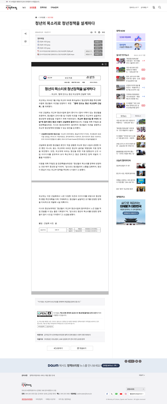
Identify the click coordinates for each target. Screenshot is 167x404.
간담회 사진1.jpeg (45, 48)
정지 (136, 361)
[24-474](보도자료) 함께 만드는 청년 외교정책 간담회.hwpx (57, 54)
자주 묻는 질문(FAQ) (65, 399)
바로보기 (88, 51)
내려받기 (97, 42)
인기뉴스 (124, 116)
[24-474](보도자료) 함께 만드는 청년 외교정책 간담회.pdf (56, 51)
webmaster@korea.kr (84, 394)
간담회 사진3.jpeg (45, 42)
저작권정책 (41, 326)
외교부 (47, 32)
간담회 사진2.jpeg (45, 45)
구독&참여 (54, 7)
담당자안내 (49, 326)
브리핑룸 (33, 7)
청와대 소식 (133, 7)
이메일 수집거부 (50, 399)
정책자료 (43, 7)
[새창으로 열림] (99, 32)
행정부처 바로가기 (136, 394)
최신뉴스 (138, 116)
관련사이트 (130, 389)
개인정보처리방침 (27, 399)
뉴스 (24, 7)
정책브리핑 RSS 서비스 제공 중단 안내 (42, 375)
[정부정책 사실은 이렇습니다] (130, 46)
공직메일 (144, 7)
